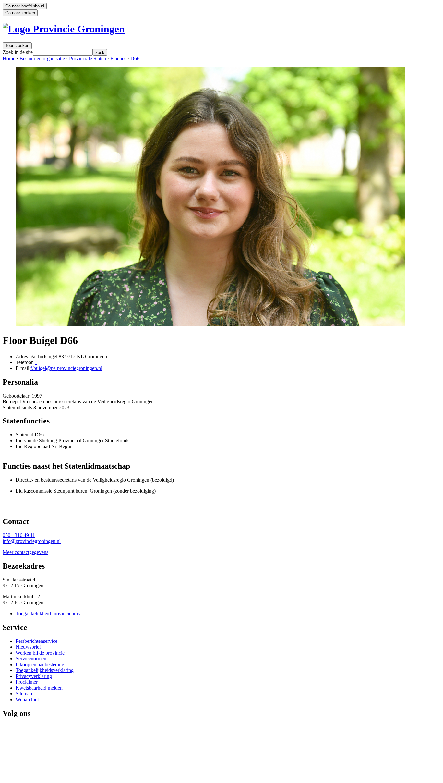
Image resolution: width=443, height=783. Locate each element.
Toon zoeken (17, 45)
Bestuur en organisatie (42, 58)
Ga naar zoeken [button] (20, 12)
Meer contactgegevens (25, 552)
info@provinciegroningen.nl (32, 541)
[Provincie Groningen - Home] (64, 29)
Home (10, 58)
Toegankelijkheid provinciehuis (48, 613)
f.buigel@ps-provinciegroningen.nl (66, 368)
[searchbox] (63, 52)
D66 (134, 58)
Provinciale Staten (87, 58)
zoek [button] (99, 52)
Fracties (118, 58)
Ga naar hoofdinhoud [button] (24, 6)
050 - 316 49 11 (19, 535)
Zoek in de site (18, 52)
